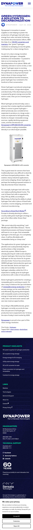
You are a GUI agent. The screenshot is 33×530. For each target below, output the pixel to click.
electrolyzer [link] (23, 329)
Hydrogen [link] (13, 327)
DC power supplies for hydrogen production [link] (16, 350)
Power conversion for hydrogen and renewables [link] (13, 370)
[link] (12, 3)
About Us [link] (5, 400)
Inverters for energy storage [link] (11, 375)
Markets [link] (5, 388)
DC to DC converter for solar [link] (11, 365)
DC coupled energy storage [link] (11, 354)
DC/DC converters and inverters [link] (15, 43)
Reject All (16, 526)
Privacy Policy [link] (7, 407)
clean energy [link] (14, 329)
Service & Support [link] (8, 396)
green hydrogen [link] (6, 331)
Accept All (16, 516)
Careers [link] (5, 404)
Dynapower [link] (5, 320)
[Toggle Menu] (29, 3)
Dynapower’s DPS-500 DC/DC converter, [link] (16, 125)
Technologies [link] (7, 392)
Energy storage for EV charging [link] (12, 358)
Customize (16, 521)
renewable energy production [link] (14, 286)
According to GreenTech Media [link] (13, 211)
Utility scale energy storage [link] (11, 361)
